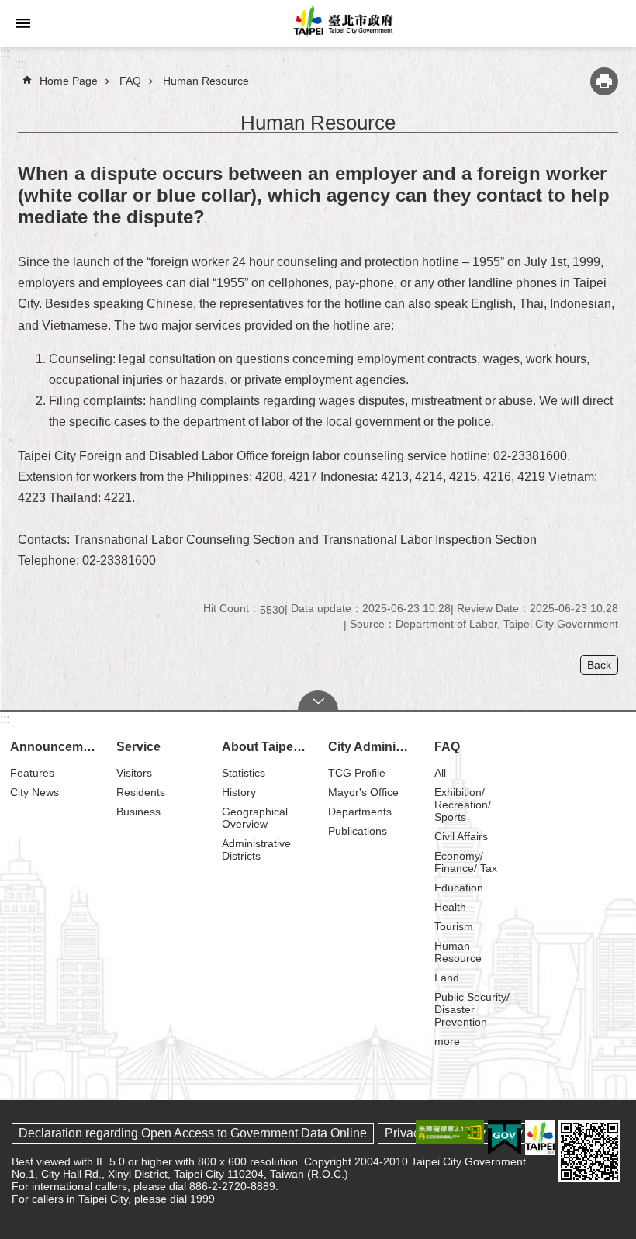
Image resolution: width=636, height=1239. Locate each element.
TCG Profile (356, 773)
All (440, 773)
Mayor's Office (363, 792)
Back (599, 665)
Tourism (453, 926)
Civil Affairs (461, 836)
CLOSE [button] (318, 700)
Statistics (243, 773)
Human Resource (206, 80)
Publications (357, 831)
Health (450, 907)
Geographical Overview (255, 817)
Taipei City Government (341, 23)
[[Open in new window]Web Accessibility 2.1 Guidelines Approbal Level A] (450, 1132)
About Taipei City (268, 746)
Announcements (56, 746)
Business (138, 811)
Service (138, 746)
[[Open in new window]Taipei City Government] (540, 1137)
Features (32, 773)
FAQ (130, 80)
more (447, 1041)
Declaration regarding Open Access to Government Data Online (193, 1133)
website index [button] (23, 23)
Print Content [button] (604, 81)
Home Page (69, 80)
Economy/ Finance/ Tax (465, 862)
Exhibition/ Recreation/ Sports (462, 804)
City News (34, 792)
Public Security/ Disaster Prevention (472, 1009)
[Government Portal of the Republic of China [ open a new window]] (504, 1138)
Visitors (134, 773)
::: (4, 53)
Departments (360, 811)
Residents (140, 792)
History (239, 792)
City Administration (374, 746)
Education (458, 887)
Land (446, 977)
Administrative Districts (256, 849)
